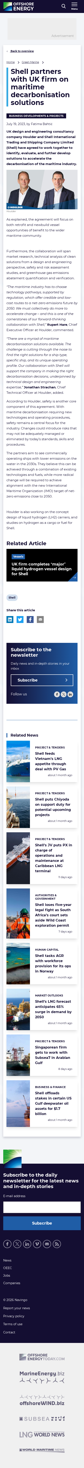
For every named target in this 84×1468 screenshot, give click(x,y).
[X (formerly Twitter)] (17, 1244)
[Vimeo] (37, 1244)
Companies (11, 1283)
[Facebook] (57, 694)
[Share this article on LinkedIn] (9, 619)
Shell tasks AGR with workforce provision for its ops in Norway (53, 963)
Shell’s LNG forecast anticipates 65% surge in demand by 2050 (53, 1009)
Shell (12, 598)
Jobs (6, 1275)
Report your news (16, 1308)
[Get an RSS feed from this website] (57, 1244)
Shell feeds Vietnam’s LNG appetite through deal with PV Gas (50, 761)
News (7, 1260)
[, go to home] (18, 6)
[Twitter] (64, 694)
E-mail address (14, 1196)
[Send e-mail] (47, 1244)
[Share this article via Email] (40, 619)
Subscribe (27, 680)
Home (10, 62)
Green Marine (30, 62)
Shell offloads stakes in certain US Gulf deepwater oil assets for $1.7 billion (53, 1103)
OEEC (7, 1268)
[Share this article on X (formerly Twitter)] (20, 619)
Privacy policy (13, 1316)
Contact (9, 1332)
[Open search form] (63, 6)
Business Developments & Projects (36, 116)
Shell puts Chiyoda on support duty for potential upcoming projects (53, 807)
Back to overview (22, 51)
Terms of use (12, 1324)
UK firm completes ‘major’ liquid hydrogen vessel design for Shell (42, 569)
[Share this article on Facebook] (30, 619)
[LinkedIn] (70, 694)
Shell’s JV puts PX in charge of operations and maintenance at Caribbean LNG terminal (53, 858)
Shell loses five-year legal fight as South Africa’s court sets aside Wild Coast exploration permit (53, 915)
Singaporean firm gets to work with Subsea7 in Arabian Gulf (52, 1055)
